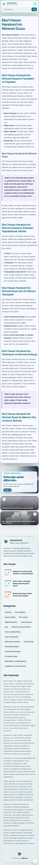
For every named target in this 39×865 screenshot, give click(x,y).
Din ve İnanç (23, 617)
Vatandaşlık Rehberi (12, 646)
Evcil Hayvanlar (26, 622)
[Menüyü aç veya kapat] (35, 4)
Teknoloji (8, 612)
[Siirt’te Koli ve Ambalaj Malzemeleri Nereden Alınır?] (7, 584)
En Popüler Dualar (11, 656)
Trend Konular (29, 641)
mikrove (25, 858)
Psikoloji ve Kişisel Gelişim (21, 627)
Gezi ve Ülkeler (20, 612)
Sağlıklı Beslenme (11, 622)
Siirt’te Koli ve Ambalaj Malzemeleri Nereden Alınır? (21, 583)
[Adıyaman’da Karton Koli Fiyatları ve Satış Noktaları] (7, 572)
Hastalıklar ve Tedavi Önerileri (15, 666)
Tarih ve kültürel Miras (13, 632)
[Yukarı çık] (35, 861)
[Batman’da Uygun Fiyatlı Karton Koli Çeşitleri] (7, 595)
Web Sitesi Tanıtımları (12, 641)
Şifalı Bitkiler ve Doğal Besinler (15, 661)
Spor (6, 627)
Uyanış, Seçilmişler (11, 637)
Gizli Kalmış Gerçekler (12, 651)
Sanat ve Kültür (10, 617)
